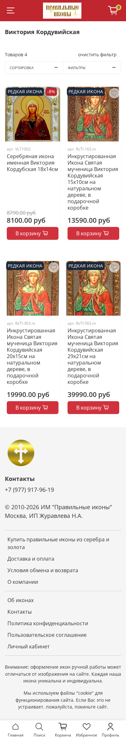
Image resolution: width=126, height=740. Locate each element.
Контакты (19, 611)
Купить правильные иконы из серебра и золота (58, 543)
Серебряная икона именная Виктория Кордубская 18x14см (32, 163)
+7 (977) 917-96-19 (29, 489)
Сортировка (22, 67)
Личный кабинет (28, 646)
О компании (22, 581)
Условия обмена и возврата (42, 570)
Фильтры (76, 67)
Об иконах (20, 600)
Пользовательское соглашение (47, 634)
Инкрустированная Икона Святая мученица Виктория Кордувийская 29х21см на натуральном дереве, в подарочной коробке (93, 356)
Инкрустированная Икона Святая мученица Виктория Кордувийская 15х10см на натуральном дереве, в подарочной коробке (93, 182)
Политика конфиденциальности (47, 623)
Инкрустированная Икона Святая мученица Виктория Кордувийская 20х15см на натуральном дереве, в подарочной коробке (32, 356)
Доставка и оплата (30, 558)
